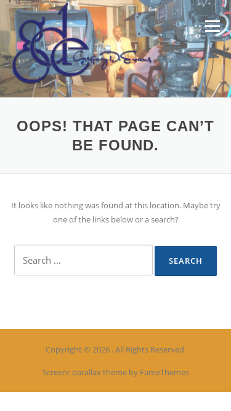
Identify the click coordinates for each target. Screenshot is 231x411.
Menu (212, 25)
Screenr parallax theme (85, 372)
